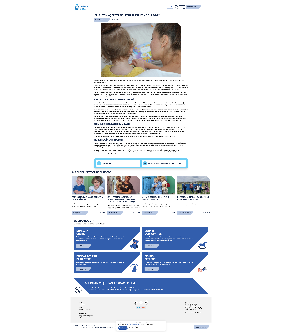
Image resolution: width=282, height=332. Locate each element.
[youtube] (146, 302)
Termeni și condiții (83, 313)
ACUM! (109, 163)
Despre (80, 307)
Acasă (80, 302)
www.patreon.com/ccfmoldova (172, 163)
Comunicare (82, 304)
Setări (137, 327)
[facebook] (136, 302)
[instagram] (141, 302)
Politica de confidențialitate (86, 315)
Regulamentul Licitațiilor (85, 317)
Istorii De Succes (101, 19)
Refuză (131, 327)
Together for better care (85, 309)
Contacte (81, 305)
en (171, 7)
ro (168, 7)
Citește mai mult (79, 213)
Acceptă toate (122, 327)
